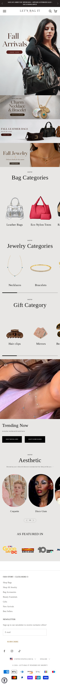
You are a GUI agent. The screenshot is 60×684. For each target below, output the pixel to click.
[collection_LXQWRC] (14, 490)
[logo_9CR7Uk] (50, 550)
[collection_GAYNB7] (41, 326)
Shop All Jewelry (10, 587)
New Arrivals (8, 606)
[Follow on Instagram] (11, 651)
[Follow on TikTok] (19, 651)
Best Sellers (8, 611)
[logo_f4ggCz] (14, 550)
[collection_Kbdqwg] (14, 203)
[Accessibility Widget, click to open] (4, 680)
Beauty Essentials (10, 597)
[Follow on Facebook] (4, 651)
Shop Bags (7, 582)
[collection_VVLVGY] (41, 490)
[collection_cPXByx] (40, 203)
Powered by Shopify (39, 665)
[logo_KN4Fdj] (32, 550)
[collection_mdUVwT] (14, 326)
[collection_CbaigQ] (40, 268)
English (43, 659)
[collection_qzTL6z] (15, 268)
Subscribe (12, 642)
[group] (30, 55)
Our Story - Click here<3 (15, 577)
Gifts (5, 602)
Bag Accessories (9, 592)
